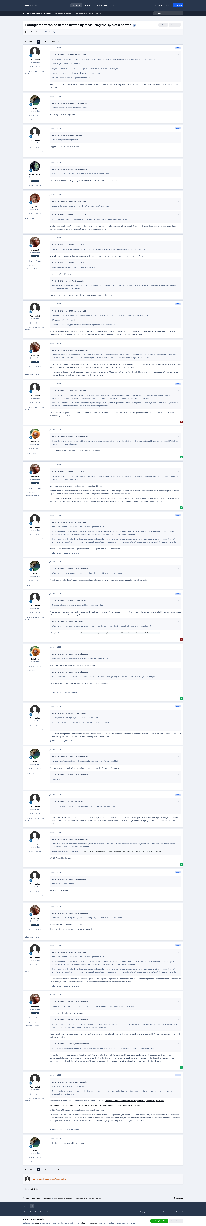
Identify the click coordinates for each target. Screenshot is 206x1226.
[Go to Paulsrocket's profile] (26, 32)
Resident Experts (35, 177)
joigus (35, 206)
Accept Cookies (160, 1221)
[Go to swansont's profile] (35, 242)
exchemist (35, 844)
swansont (78, 55)
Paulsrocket (33, 32)
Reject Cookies (176, 1221)
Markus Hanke (35, 174)
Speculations (58, 32)
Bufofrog (35, 441)
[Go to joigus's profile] (35, 198)
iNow (35, 108)
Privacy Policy (28, 1212)
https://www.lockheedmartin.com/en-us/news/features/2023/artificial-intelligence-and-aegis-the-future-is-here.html (95, 1105)
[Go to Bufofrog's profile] (35, 434)
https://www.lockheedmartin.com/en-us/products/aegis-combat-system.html (134, 1101)
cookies (37, 1223)
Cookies (47, 1212)
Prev (30, 42)
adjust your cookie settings (90, 1223)
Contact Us (38, 1212)
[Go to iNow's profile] (35, 100)
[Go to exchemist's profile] (35, 836)
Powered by (173, 1212)
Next (53, 42)
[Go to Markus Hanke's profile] (35, 166)
